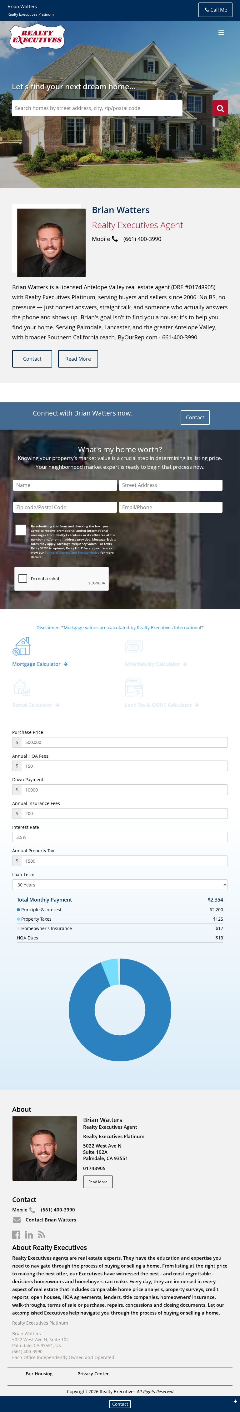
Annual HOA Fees (30, 756)
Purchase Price (27, 732)
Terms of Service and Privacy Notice (72, 552)
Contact (32, 358)
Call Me (218, 9)
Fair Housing (39, 1374)
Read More (78, 358)
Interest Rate (25, 827)
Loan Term (23, 874)
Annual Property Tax (33, 851)
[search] (220, 109)
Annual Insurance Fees (36, 803)
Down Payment (27, 779)
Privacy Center (93, 1374)
